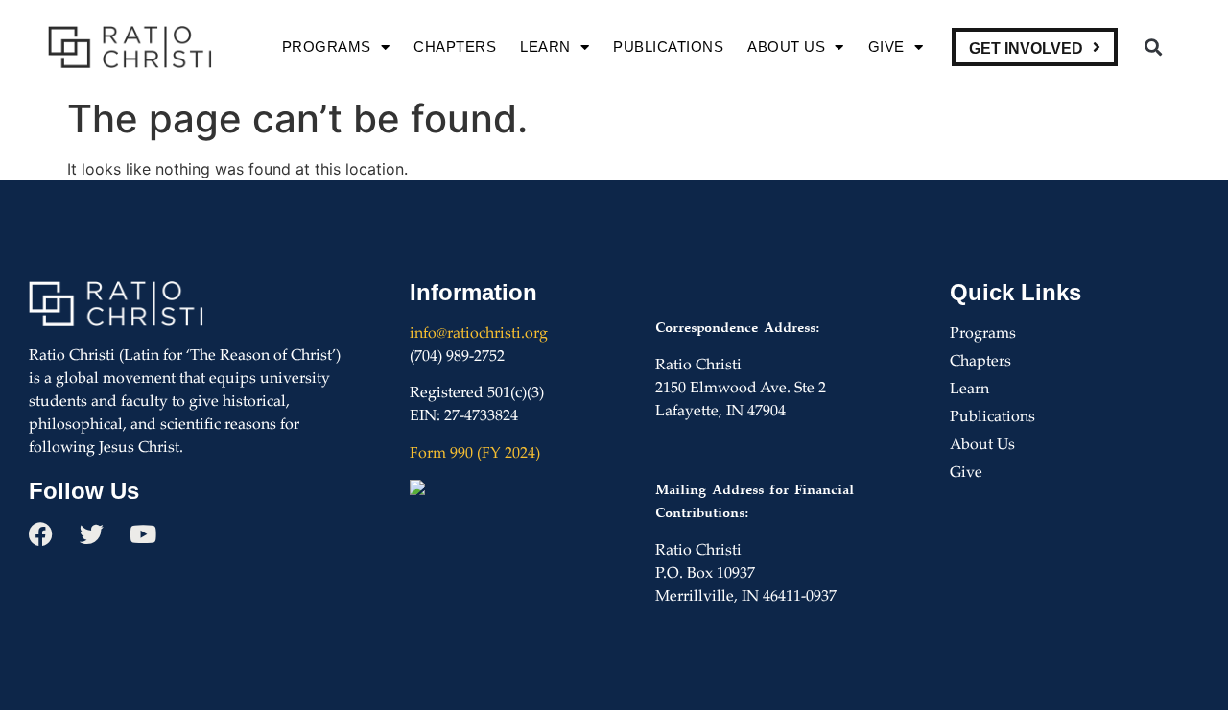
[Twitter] (92, 534)
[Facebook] (41, 534)
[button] (1153, 47)
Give (886, 46)
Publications (668, 46)
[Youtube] (142, 534)
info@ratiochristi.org (479, 334)
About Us (786, 46)
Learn (545, 46)
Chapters (454, 46)
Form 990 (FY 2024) (475, 454)
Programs (326, 46)
